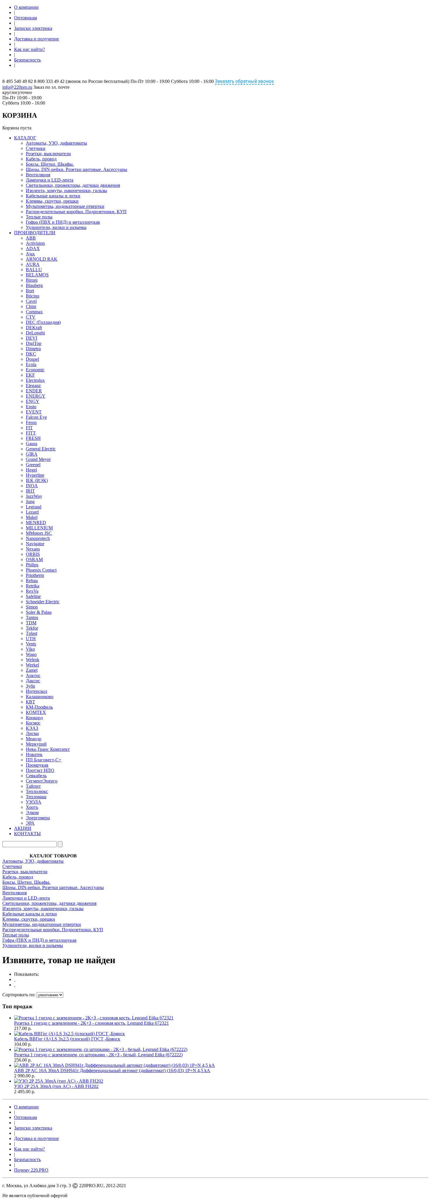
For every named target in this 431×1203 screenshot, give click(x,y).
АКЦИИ (22, 828)
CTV (30, 317)
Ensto (31, 406)
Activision (35, 243)
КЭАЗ (32, 728)
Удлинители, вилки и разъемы (56, 227)
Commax (34, 311)
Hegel (31, 469)
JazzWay (34, 496)
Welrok (32, 659)
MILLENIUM (39, 527)
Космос (33, 722)
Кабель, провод (41, 158)
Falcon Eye (36, 417)
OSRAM (34, 559)
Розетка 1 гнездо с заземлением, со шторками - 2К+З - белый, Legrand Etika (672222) (98, 1054)
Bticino (32, 295)
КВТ (30, 701)
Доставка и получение (36, 38)
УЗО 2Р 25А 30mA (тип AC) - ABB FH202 (56, 1086)
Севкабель (36, 775)
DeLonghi (35, 332)
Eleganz (33, 385)
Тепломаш (36, 796)
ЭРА (30, 823)
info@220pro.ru (17, 87)
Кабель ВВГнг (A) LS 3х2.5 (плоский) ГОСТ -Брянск (67, 1038)
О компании (26, 7)
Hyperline (35, 475)
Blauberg (34, 285)
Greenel (33, 464)
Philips (32, 564)
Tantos (32, 617)
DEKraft (34, 327)
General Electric (41, 448)
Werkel (32, 664)
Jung (30, 501)
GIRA (32, 454)
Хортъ (32, 807)
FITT (31, 432)
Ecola (31, 364)
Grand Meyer (38, 459)
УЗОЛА (33, 801)
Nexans (33, 548)
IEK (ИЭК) (37, 480)
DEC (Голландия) (43, 322)
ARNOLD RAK (41, 259)
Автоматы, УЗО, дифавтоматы (56, 143)
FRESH (33, 438)
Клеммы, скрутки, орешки (52, 201)
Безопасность (27, 59)
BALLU (34, 269)
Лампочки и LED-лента (49, 179)
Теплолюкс (37, 791)
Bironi (32, 280)
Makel (32, 517)
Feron (31, 422)
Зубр (30, 685)
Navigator (35, 543)
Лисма (32, 733)
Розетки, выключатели (48, 153)
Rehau (32, 580)
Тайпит (33, 786)
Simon (32, 606)
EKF (30, 374)
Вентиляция (38, 174)
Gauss (31, 443)
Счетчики (35, 148)
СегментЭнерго (41, 780)
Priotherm (35, 575)
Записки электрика (33, 28)
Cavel (31, 301)
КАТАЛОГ (25, 137)
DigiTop (33, 343)
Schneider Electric (43, 601)
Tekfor (32, 628)
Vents (31, 643)
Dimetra (33, 348)
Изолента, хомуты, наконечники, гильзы (66, 190)
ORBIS (33, 554)
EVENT (34, 411)
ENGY (32, 401)
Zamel (32, 670)
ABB (31, 237)
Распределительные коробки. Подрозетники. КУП (76, 211)
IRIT (30, 490)
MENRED (36, 522)
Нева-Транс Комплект (48, 749)
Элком (32, 812)
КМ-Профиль (39, 707)
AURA (33, 264)
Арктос (33, 675)
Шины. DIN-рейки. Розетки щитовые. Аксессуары (76, 169)
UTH (31, 638)
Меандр (33, 738)
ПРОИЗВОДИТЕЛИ (34, 232)
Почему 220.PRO (31, 1170)
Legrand (33, 506)
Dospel (32, 359)
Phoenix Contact (41, 570)
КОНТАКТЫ (27, 833)
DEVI (31, 338)
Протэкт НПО (40, 770)
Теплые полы (39, 216)
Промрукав (37, 765)
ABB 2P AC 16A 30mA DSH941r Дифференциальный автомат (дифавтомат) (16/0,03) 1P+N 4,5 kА (112, 1070)
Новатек (34, 754)
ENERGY (35, 396)
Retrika (32, 585)
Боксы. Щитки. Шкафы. (50, 164)
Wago (31, 654)
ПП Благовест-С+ (43, 759)
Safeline (33, 596)
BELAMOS (37, 274)
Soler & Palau (39, 612)
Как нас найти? (29, 49)
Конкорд (34, 717)
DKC (31, 353)
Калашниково (39, 696)
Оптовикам (25, 17)
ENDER (34, 390)
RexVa (32, 591)
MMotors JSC (39, 533)
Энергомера (38, 817)
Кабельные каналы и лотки (53, 195)
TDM (31, 622)
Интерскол (36, 691)
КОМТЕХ (36, 712)
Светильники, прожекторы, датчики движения (73, 185)
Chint (31, 306)
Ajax (30, 253)
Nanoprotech (38, 538)
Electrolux (35, 380)
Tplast (31, 633)
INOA (32, 485)
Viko (30, 649)
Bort (30, 290)
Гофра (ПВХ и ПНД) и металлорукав (63, 222)
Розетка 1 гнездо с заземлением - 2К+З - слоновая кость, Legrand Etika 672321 (91, 1023)
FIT (29, 427)
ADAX (33, 248)
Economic (35, 369)
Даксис (33, 680)
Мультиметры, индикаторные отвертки (65, 206)
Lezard (32, 512)
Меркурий (36, 743)
